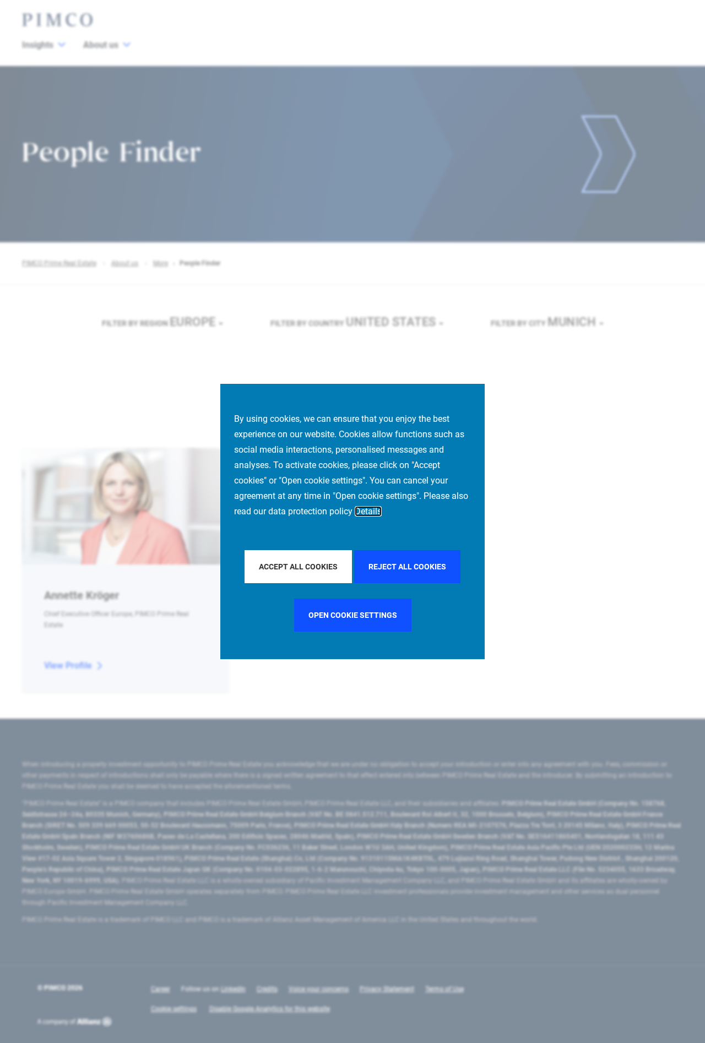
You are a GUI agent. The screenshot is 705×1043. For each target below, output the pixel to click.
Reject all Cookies (407, 566)
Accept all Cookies (298, 566)
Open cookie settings (352, 615)
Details (368, 511)
